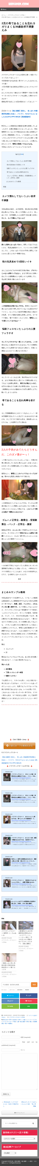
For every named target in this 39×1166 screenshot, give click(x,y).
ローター (9, 1021)
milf (19, 1019)
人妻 (18, 1021)
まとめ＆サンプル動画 (13, 181)
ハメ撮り (23, 1019)
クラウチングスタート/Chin (17, 1017)
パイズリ (34, 1019)
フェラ (4, 1021)
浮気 (27, 1021)
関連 (4, 187)
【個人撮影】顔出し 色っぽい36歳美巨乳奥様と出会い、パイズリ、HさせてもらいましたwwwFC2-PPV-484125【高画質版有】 (19, 114)
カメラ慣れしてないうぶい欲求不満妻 (19, 161)
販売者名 (19, 990)
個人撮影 (22, 1021)
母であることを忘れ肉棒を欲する (17, 172)
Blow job (5, 1019)
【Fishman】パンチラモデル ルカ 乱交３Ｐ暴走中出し (11, 1104)
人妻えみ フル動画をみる (21, 746)
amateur (14, 1019)
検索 (34, 984)
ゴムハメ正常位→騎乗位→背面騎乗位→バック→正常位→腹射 (21, 177)
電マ (6, 1023)
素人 (31, 1021)
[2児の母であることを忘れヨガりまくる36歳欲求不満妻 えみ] (19, 53)
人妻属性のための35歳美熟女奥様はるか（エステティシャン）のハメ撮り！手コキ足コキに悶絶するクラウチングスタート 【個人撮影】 (26, 937)
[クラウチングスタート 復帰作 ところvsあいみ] (9, 925)
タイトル (12, 990)
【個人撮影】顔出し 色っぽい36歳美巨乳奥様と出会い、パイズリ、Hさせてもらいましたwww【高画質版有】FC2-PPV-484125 (19, 760)
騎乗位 (10, 1023)
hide (22, 154)
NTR (10, 1019)
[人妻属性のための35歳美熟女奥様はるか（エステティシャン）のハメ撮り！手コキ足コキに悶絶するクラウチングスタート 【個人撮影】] (26, 925)
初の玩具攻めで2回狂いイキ (15, 165)
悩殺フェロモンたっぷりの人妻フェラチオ (20, 168)
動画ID (27, 990)
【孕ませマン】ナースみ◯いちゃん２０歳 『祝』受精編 (28, 1104)
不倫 (14, 1021)
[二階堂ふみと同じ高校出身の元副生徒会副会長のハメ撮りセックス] (9, 957)
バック (29, 1019)
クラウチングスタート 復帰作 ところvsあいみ (9, 933)
